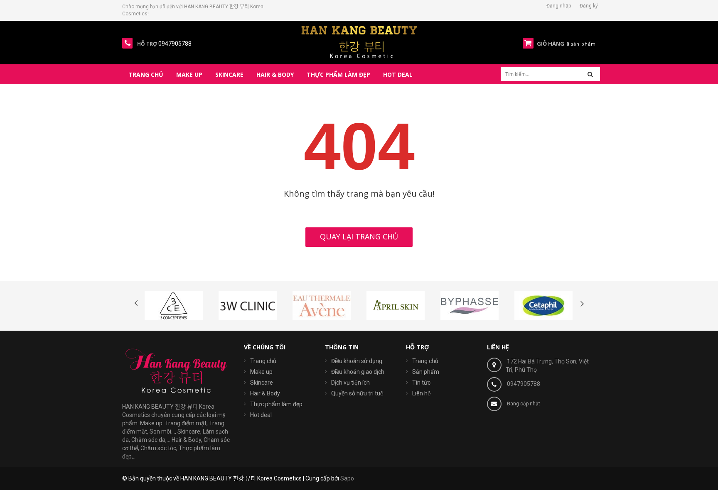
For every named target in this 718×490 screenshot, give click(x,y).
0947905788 (523, 383)
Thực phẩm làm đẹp (276, 404)
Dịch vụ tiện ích (350, 382)
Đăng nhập (558, 6)
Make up (261, 371)
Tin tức (421, 382)
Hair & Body (265, 393)
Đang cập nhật (523, 404)
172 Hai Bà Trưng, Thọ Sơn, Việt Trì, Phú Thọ (547, 365)
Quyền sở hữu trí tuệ (357, 393)
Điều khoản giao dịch (357, 371)
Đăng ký (589, 6)
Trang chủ (263, 361)
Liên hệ (421, 393)
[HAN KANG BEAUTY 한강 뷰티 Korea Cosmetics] (359, 42)
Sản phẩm (425, 371)
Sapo (347, 478)
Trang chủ (425, 361)
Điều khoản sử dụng (356, 361)
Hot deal (261, 415)
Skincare (261, 382)
